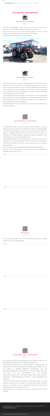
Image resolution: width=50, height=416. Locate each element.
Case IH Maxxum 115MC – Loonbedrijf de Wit (25, 354)
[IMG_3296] (25, 116)
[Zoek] (40, 3)
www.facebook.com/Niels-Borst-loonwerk (31, 147)
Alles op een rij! (25, 232)
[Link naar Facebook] (44, 3)
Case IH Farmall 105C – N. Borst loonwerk (25, 121)
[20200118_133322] (25, 228)
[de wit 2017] (25, 350)
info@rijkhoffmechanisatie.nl (10, 408)
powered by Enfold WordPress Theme (21, 414)
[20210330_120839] (25, 17)
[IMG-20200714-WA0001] (25, 73)
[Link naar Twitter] (46, 3)
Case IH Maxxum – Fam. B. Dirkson (25, 21)
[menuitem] (9, 3)
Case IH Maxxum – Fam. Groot (25, 77)
